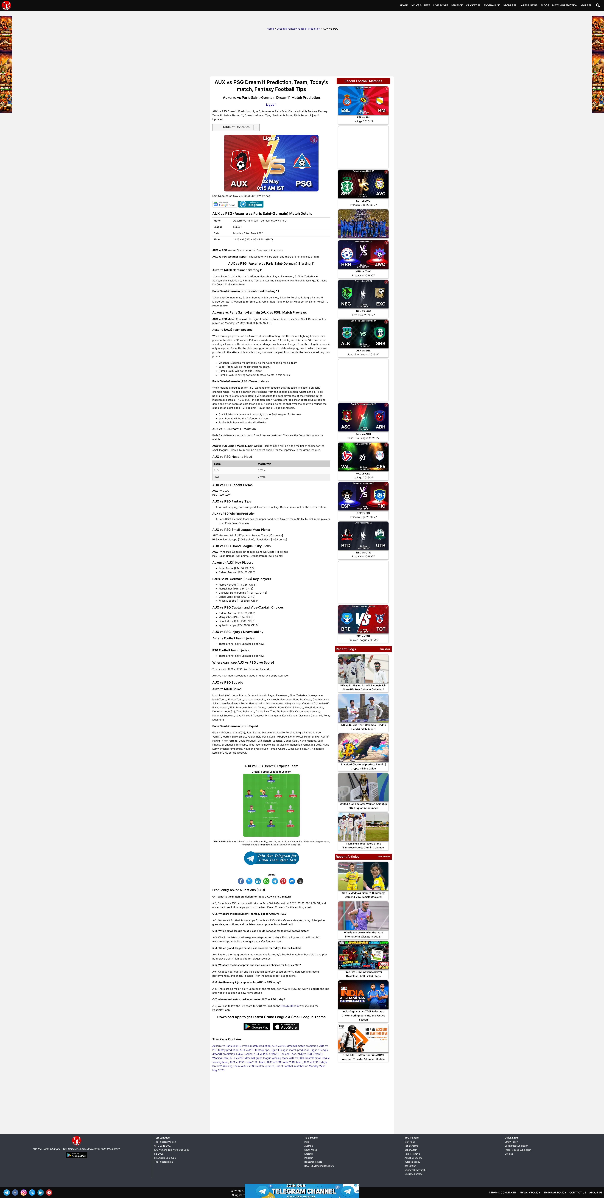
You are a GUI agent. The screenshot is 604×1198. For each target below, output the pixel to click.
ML (292, 880)
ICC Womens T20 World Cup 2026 (171, 1149)
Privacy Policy (530, 1192)
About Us (595, 1192)
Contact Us (577, 1192)
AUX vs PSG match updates (257, 1066)
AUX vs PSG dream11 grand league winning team (259, 1058)
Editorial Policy (554, 1192)
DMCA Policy (511, 1141)
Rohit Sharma (411, 1145)
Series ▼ (457, 5)
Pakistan (308, 1157)
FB (242, 880)
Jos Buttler (410, 1165)
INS (24, 1192)
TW (250, 880)
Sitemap (509, 1153)
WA (267, 880)
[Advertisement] (302, 18)
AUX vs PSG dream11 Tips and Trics (275, 1053)
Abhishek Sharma (413, 1157)
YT (50, 1192)
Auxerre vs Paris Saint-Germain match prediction (241, 1045)
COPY (301, 880)
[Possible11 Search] (598, 5)
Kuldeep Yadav (412, 1161)
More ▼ (586, 5)
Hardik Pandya (412, 1153)
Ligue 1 (271, 105)
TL (276, 880)
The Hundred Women (165, 1141)
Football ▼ (492, 5)
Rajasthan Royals (313, 1161)
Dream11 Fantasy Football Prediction (298, 28)
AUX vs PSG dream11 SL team (247, 1062)
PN (284, 880)
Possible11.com (290, 1005)
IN (41, 1192)
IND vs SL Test (420, 5)
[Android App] (76, 1158)
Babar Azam (411, 1149)
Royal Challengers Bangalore (319, 1165)
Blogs (545, 5)
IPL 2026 (158, 1153)
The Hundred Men (163, 1161)
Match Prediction (565, 5)
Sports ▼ (509, 5)
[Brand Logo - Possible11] (77, 1144)
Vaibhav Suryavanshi (415, 1170)
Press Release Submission (518, 1149)
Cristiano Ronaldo (413, 1174)
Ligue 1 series (244, 1053)
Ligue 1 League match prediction (290, 1050)
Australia (308, 1145)
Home (404, 5)
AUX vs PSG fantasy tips (254, 1050)
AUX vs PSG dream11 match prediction (295, 1045)
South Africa (310, 1149)
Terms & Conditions (503, 1192)
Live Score (440, 5)
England (308, 1153)
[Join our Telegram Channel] (271, 858)
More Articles (384, 856)
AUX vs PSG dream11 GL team (284, 1062)
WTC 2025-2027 (162, 1145)
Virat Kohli (410, 1141)
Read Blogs (385, 649)
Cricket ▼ (473, 5)
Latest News (528, 5)
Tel (7, 1192)
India (306, 1141)
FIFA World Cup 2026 (165, 1157)
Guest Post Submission (516, 1145)
